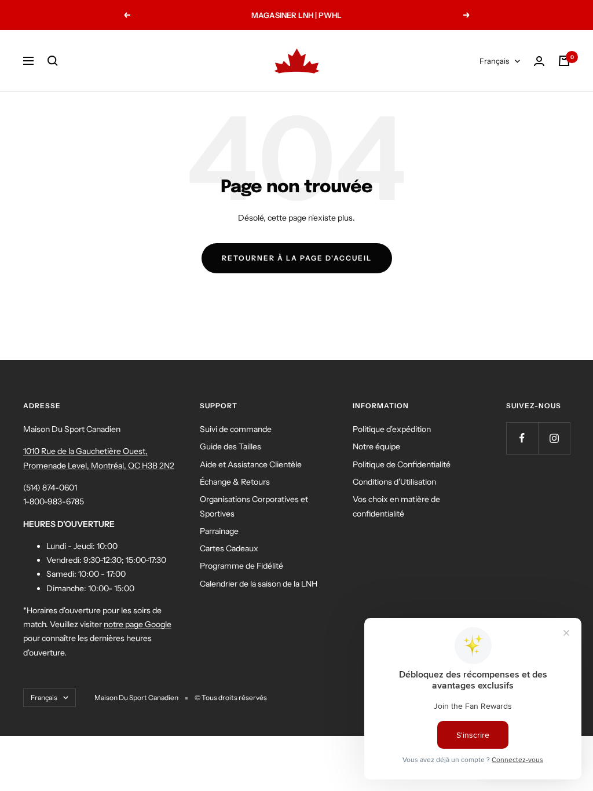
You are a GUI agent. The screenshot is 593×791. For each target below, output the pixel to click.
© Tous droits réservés (231, 697)
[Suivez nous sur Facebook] (522, 438)
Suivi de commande (236, 429)
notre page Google (137, 624)
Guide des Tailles (230, 446)
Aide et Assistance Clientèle (251, 464)
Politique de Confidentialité (402, 464)
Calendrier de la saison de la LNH (258, 583)
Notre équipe (376, 446)
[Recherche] (52, 61)
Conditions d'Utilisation (394, 482)
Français (494, 60)
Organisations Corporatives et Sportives (254, 506)
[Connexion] (539, 61)
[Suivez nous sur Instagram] (554, 438)
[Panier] (564, 61)
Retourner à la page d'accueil (297, 258)
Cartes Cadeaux (229, 548)
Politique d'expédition (392, 429)
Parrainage (219, 531)
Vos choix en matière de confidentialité (396, 506)
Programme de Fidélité (241, 566)
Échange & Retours (235, 482)
